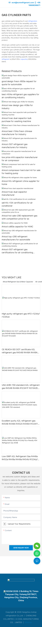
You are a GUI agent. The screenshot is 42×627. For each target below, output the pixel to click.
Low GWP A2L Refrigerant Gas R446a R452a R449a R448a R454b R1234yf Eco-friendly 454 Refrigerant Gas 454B (20, 458)
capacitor (23, 59)
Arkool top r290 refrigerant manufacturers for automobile (16, 238)
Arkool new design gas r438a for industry (17, 107)
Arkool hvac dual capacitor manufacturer (14, 193)
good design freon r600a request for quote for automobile (19, 83)
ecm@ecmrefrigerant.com (23, 2)
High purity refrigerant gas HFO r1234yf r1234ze (21, 315)
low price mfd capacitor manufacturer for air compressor (20, 159)
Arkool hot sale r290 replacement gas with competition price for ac (19, 217)
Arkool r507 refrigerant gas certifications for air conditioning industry (17, 251)
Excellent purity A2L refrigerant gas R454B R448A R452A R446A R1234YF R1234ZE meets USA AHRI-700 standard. (20, 422)
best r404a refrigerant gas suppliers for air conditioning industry (20, 96)
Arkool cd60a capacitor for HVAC (17, 226)
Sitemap (28, 622)
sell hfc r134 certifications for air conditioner (17, 204)
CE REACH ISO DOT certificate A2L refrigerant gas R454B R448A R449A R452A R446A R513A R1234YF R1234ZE (19, 351)
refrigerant (5, 59)
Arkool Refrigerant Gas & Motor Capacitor (18, 282)
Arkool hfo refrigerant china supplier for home (20, 182)
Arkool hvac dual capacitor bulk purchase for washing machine (16, 119)
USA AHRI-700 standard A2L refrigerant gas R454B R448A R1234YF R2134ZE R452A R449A (21, 387)
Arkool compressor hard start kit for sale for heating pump (21, 171)
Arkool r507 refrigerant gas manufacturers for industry (14, 146)
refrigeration (32, 21)
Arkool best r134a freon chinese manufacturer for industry (17, 132)
